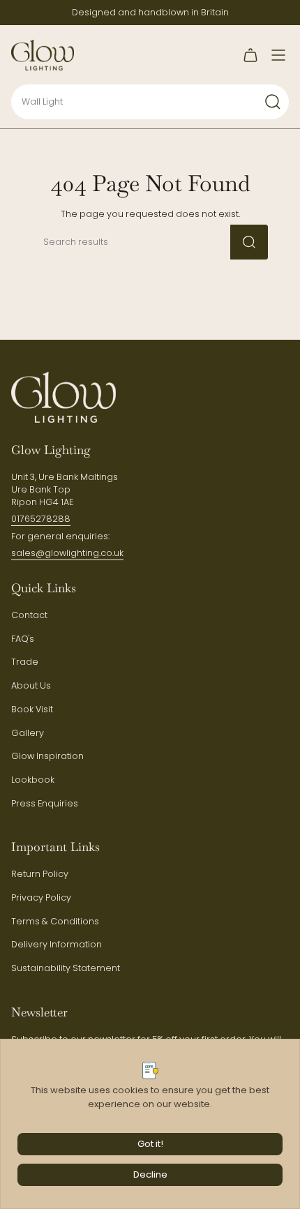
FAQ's (22, 639)
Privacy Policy (41, 897)
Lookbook (32, 780)
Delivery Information (56, 944)
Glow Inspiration (47, 756)
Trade (24, 662)
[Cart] (250, 55)
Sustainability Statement (65, 968)
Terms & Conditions (55, 921)
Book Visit (32, 709)
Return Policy (39, 874)
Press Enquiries (44, 803)
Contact (29, 615)
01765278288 (40, 519)
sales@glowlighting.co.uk (67, 553)
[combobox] (119, 101)
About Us (31, 685)
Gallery (27, 733)
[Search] (273, 101)
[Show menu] (278, 55)
